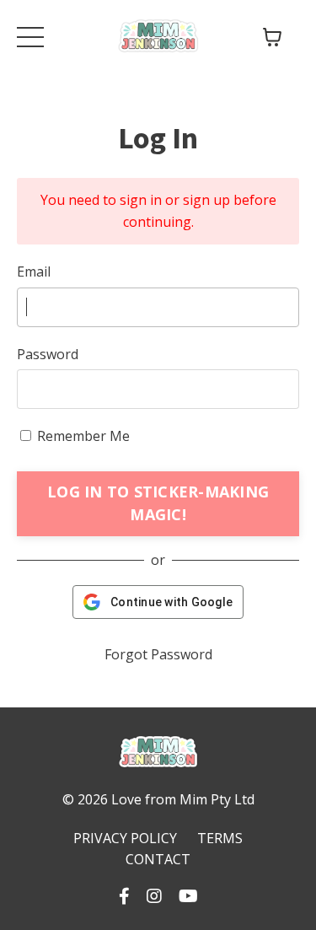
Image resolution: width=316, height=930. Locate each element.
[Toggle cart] (272, 37)
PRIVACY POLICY (125, 838)
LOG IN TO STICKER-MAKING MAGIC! (158, 502)
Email (34, 271)
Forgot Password (158, 654)
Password (47, 354)
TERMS (220, 838)
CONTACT (158, 859)
